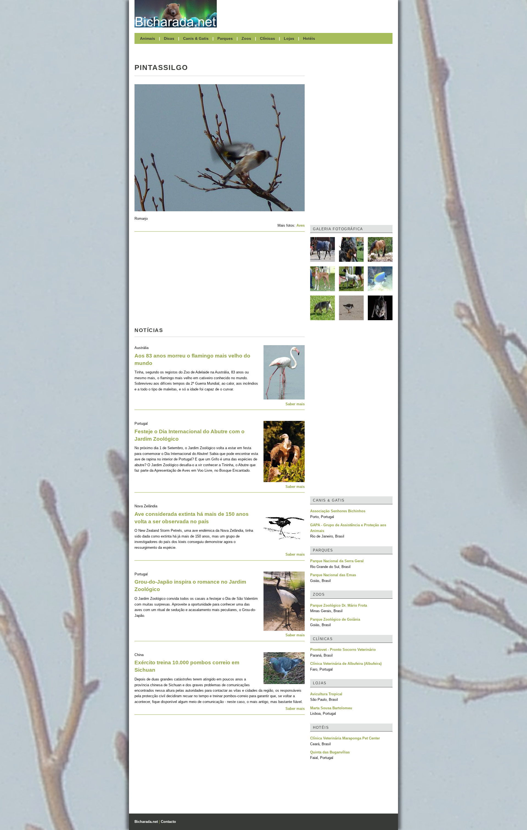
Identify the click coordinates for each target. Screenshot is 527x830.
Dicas (169, 38)
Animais (147, 38)
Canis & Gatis (196, 38)
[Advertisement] (307, 13)
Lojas (289, 38)
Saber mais (295, 404)
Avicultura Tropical (326, 694)
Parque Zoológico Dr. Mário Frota (338, 605)
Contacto (168, 822)
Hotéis (309, 38)
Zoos (246, 38)
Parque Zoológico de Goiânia (335, 619)
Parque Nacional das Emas (333, 575)
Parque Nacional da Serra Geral (337, 561)
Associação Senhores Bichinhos (337, 511)
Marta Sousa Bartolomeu (331, 708)
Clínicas (267, 38)
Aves (300, 225)
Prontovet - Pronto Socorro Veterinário (343, 650)
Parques (225, 38)
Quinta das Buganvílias (330, 752)
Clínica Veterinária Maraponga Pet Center (345, 738)
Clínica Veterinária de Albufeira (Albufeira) (346, 664)
